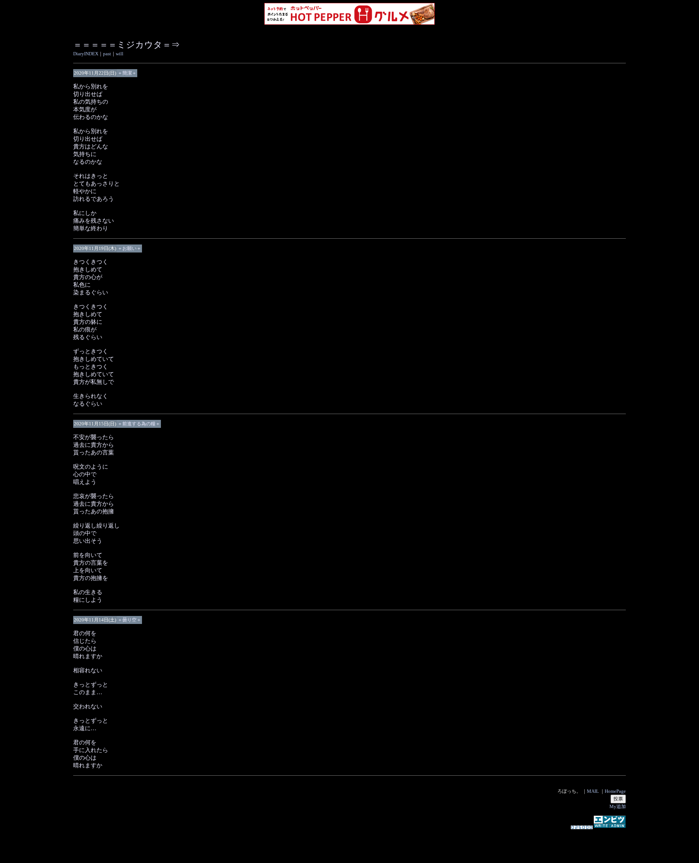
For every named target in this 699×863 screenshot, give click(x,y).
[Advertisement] (349, 843)
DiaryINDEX (85, 53)
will (119, 53)
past (107, 53)
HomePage (615, 791)
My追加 (617, 806)
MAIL (593, 791)
